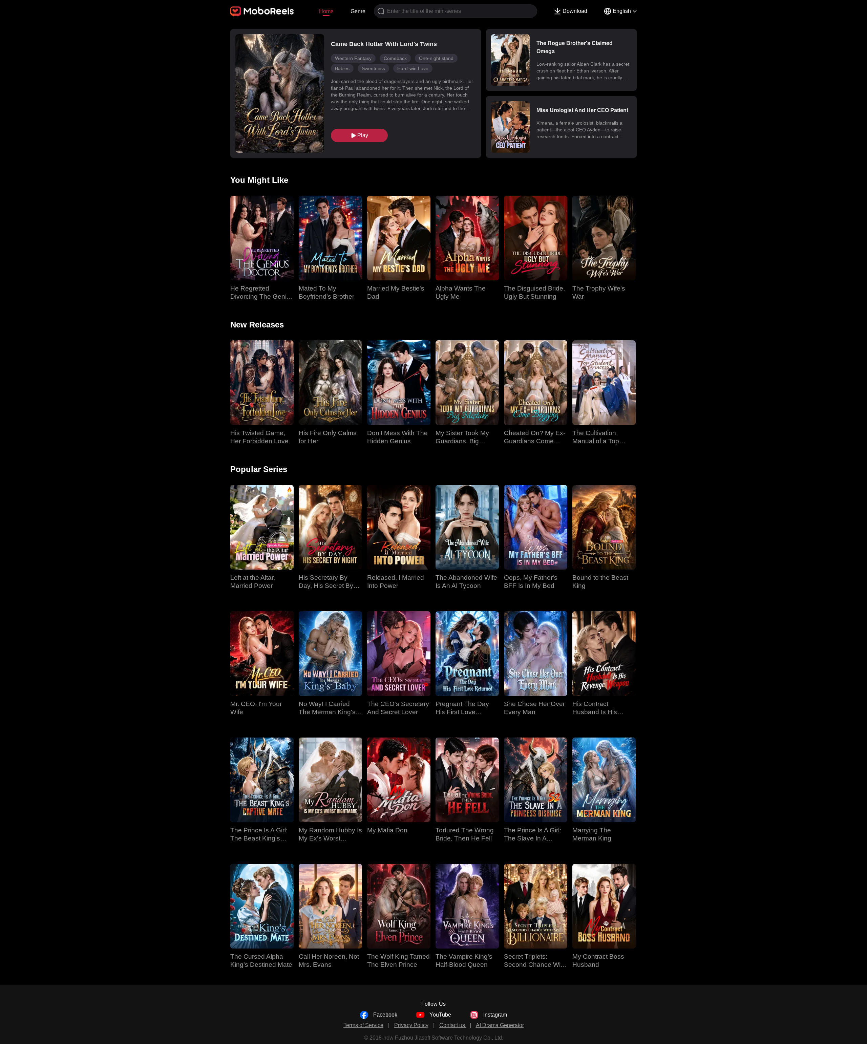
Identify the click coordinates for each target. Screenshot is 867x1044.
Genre (358, 11)
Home (326, 11)
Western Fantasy (353, 58)
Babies (342, 68)
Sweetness (373, 68)
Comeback (395, 58)
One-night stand (436, 58)
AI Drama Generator (500, 1025)
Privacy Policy (411, 1025)
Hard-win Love (412, 68)
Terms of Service (363, 1025)
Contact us (452, 1025)
